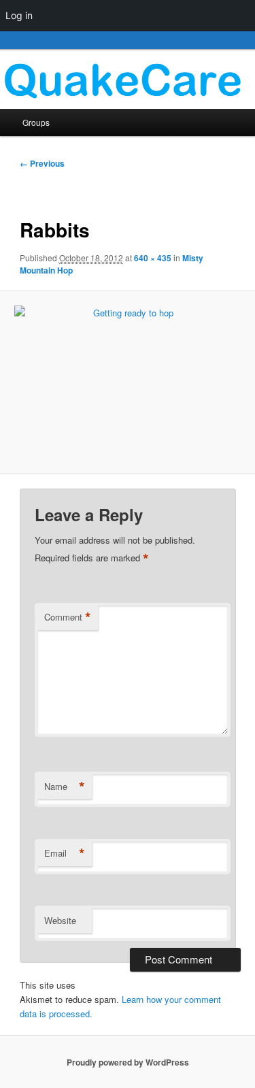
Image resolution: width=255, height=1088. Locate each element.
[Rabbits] (127, 382)
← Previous (42, 163)
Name (64, 786)
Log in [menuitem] (19, 15)
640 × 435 (152, 258)
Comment (67, 617)
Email (64, 853)
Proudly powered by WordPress (128, 1062)
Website (60, 920)
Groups (36, 122)
